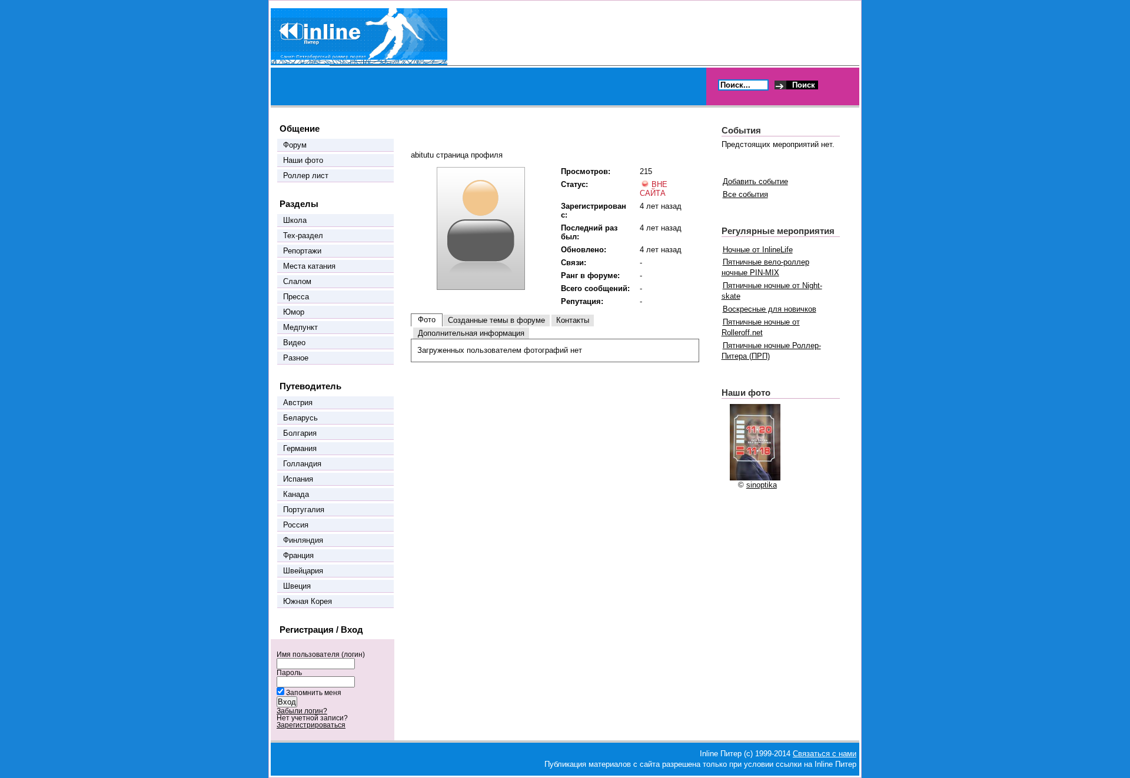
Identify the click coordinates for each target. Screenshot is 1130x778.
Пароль (289, 672)
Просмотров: (585, 171)
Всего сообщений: (595, 288)
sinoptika (761, 484)
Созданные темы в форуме (496, 320)
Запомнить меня (313, 692)
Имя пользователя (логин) (321, 654)
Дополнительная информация (471, 333)
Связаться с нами (824, 753)
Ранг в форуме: (590, 275)
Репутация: (582, 301)
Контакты (572, 320)
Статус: (574, 184)
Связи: (573, 262)
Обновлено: (583, 249)
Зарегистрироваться (311, 725)
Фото (427, 319)
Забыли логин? (302, 710)
